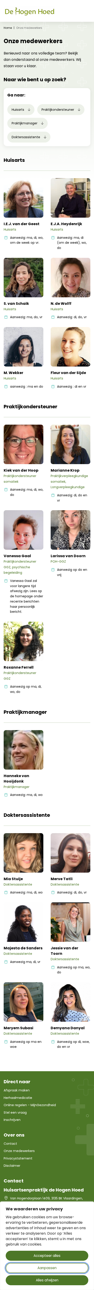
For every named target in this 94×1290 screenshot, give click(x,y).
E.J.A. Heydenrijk (66, 223)
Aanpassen (47, 1267)
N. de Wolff (61, 303)
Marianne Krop (65, 470)
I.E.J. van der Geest (21, 223)
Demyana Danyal (68, 1028)
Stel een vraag (15, 1112)
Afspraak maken (17, 1090)
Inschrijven (12, 1120)
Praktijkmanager (25, 123)
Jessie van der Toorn (64, 950)
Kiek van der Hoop (21, 470)
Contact (10, 1143)
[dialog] (47, 1245)
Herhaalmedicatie (18, 1098)
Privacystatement (18, 1158)
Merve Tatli (62, 878)
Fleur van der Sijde (68, 372)
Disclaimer (12, 1165)
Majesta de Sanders (23, 948)
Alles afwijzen (47, 1280)
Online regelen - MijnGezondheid (30, 1105)
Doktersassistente (26, 137)
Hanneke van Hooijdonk (16, 778)
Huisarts (18, 109)
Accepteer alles (47, 1255)
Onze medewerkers (19, 1151)
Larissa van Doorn (68, 556)
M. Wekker (13, 372)
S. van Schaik (16, 303)
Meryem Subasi (18, 1028)
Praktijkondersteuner (58, 109)
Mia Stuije (13, 878)
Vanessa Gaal (17, 556)
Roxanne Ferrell (19, 667)
